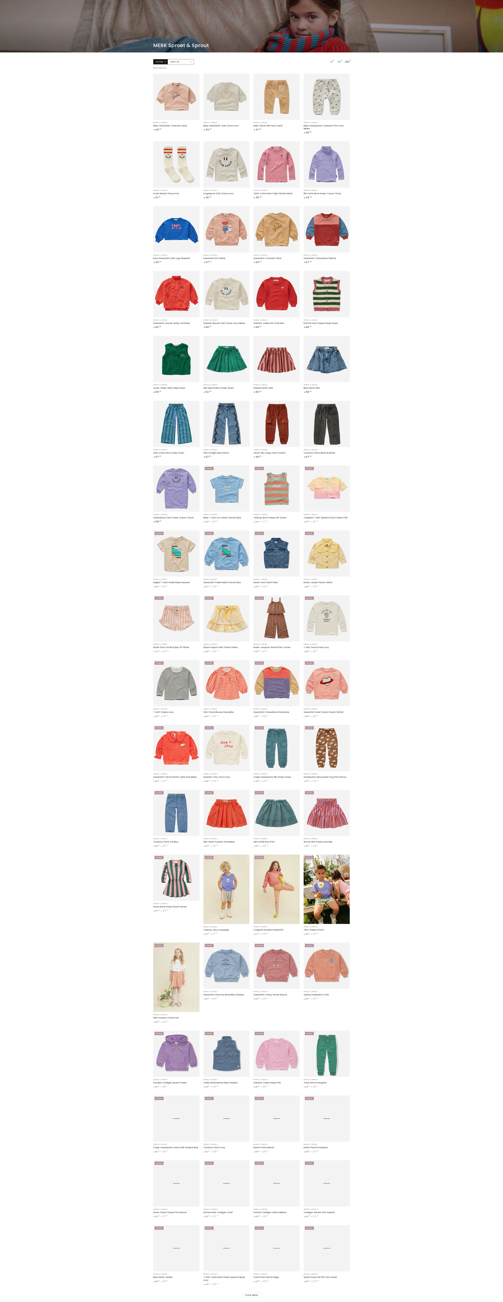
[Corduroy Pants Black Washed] (327, 424)
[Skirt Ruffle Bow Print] (276, 813)
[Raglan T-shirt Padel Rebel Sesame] (176, 553)
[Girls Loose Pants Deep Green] (176, 424)
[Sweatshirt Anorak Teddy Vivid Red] (176, 294)
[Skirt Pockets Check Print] (176, 977)
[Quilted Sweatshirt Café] (327, 966)
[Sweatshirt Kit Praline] (226, 229)
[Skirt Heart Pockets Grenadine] (226, 813)
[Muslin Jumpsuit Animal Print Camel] (276, 618)
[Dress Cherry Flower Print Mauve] (176, 1183)
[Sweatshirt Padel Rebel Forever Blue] (226, 553)
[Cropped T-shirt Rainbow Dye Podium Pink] (327, 489)
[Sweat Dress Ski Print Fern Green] (327, 1248)
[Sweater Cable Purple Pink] (276, 1054)
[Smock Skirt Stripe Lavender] (327, 813)
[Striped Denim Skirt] (276, 359)
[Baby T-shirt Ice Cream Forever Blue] (226, 489)
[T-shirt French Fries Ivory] (327, 618)
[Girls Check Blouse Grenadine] (226, 683)
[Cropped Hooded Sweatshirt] (276, 889)
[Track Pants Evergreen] (327, 1054)
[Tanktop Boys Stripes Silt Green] (276, 489)
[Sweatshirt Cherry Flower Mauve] (276, 966)
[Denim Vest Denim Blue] (276, 553)
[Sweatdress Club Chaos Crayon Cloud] (176, 489)
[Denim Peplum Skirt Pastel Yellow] (226, 618)
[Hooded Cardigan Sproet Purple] (176, 1054)
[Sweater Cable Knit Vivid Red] (276, 294)
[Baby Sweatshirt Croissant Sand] (176, 97)
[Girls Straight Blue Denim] (226, 424)
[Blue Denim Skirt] (327, 359)
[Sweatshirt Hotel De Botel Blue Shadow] (226, 966)
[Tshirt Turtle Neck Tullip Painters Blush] (276, 164)
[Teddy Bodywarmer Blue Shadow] (226, 1054)
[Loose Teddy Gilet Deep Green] (176, 359)
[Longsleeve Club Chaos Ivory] (226, 164)
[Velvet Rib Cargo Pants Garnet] (276, 424)
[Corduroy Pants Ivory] (226, 1118)
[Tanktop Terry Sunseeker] (226, 889)
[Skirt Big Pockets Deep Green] (226, 359)
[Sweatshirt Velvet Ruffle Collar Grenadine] (176, 748)
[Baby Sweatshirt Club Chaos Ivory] (226, 97)
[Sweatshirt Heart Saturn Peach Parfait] (327, 683)
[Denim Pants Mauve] (276, 1118)
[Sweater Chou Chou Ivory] (226, 748)
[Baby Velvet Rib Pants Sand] (276, 97)
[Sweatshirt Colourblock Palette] (327, 229)
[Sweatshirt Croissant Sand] (276, 229)
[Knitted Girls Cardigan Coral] (226, 1183)
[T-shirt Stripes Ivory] (176, 683)
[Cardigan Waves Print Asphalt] (327, 1183)
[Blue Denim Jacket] (176, 1248)
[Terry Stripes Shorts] (327, 889)
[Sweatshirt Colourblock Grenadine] (276, 683)
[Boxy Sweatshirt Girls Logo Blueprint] (176, 229)
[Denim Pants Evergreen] (327, 1118)
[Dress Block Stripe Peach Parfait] (176, 878)
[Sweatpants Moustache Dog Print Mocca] (327, 748)
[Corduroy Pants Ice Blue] (176, 813)
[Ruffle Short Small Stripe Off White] (176, 618)
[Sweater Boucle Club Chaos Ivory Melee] (226, 294)
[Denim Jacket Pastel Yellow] (327, 553)
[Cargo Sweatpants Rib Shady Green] (276, 748)
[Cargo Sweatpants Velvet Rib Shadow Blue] (176, 1118)
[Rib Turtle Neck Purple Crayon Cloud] (327, 164)
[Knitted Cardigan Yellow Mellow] (276, 1183)
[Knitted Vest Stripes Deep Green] (327, 294)
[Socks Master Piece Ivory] (176, 164)
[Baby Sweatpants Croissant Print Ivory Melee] (327, 97)
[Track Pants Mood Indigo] (276, 1248)
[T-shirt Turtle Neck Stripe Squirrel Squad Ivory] (226, 1248)
